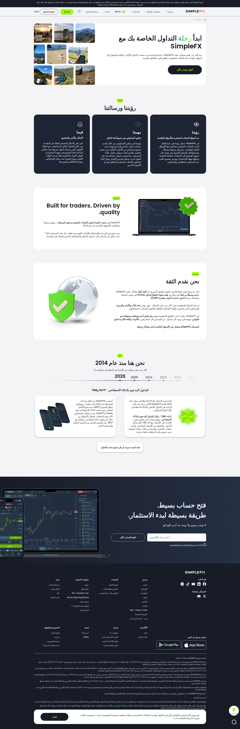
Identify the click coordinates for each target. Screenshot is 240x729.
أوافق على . (186, 545)
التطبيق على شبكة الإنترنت (108, 593)
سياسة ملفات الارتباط (52, 645)
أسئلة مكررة (55, 589)
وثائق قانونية (55, 633)
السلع (145, 597)
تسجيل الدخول (49, 11)
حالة (58, 593)
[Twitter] (204, 596)
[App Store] (194, 649)
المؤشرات (143, 593)
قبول (54, 716)
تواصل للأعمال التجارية (110, 641)
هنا (95, 715)
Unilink (86, 637)
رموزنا (86, 585)
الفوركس (144, 589)
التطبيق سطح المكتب (110, 589)
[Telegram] (182, 584)
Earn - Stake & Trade (138, 610)
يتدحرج (57, 637)
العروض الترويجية (141, 614)
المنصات (114, 579)
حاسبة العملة (55, 597)
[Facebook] (204, 584)
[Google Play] (169, 649)
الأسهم (144, 601)
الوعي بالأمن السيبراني (110, 637)
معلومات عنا (114, 633)
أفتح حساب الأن (185, 69)
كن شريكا (85, 633)
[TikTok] (187, 584)
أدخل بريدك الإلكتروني (159, 537)
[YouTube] (193, 584)
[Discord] (199, 596)
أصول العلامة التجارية (111, 645)
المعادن (144, 606)
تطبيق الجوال (113, 585)
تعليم (145, 633)
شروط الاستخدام (189, 545)
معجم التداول (142, 637)
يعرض (144, 579)
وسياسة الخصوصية (176, 545)
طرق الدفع (85, 589)
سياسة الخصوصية (53, 641)
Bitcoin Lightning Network (78, 597)
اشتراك (67, 11)
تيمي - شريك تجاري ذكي (138, 618)
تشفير (145, 585)
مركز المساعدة (92, 11)
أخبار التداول (84, 610)
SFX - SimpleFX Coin (80, 593)
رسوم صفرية (84, 601)
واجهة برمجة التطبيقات (80, 606)
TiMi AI (118, 11)
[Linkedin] (199, 584)
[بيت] (205, 20)
